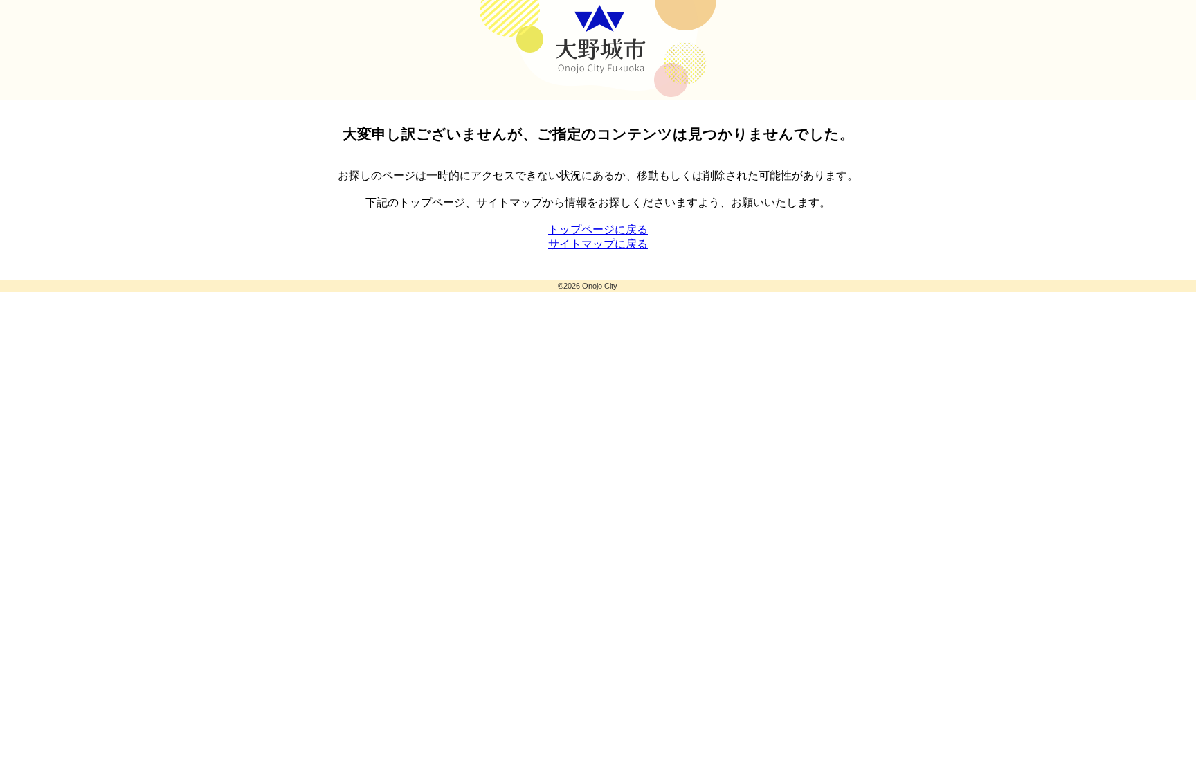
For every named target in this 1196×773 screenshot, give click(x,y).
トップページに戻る (598, 229)
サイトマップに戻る (598, 244)
